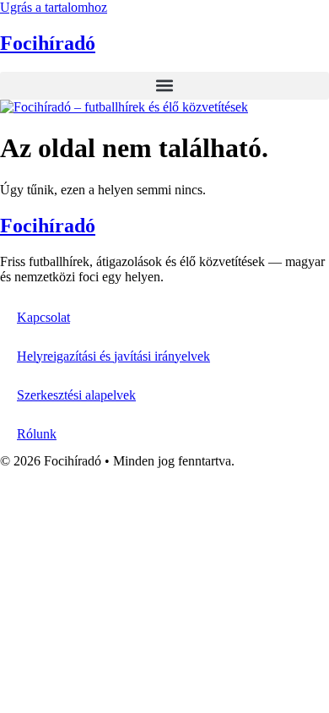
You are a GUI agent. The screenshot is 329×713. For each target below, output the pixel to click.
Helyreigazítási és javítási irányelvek (113, 356)
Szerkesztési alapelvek (76, 395)
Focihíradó (47, 43)
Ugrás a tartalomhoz (53, 7)
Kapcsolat (43, 317)
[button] (164, 86)
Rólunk (37, 434)
